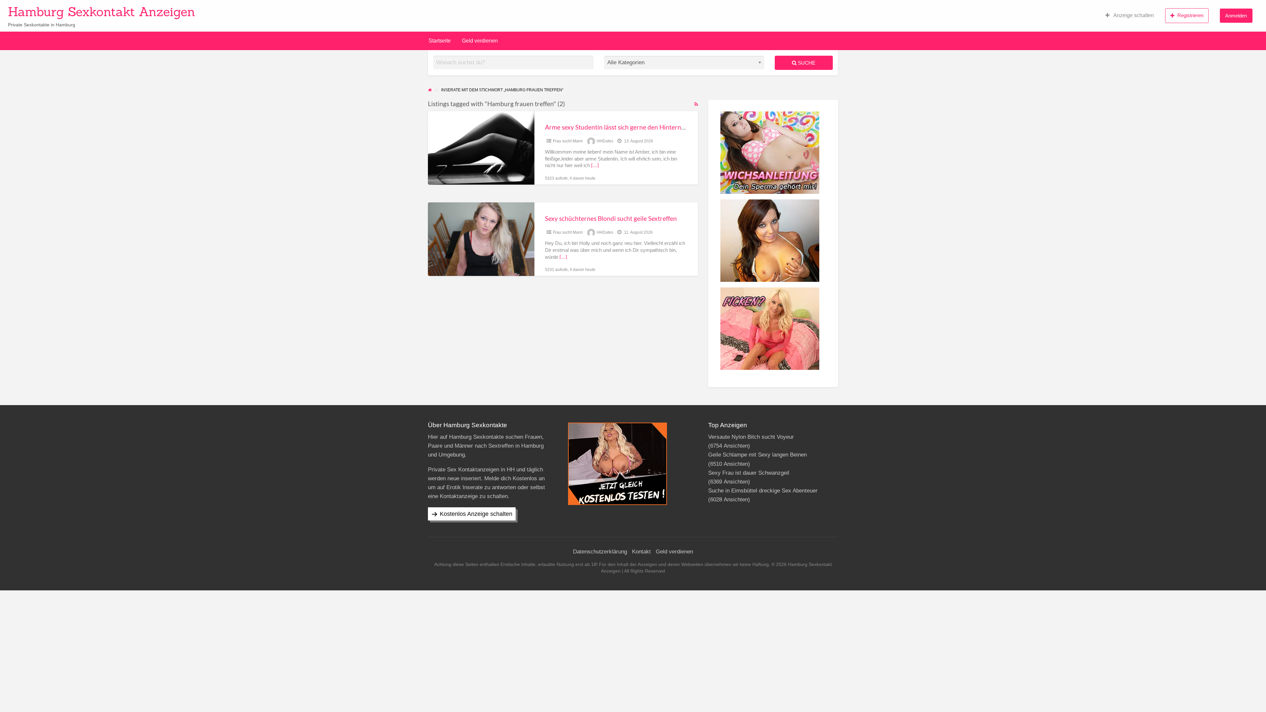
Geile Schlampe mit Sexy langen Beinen (757, 455)
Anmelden (1236, 15)
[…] (595, 165)
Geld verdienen (480, 41)
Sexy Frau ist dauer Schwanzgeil (748, 473)
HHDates (605, 141)
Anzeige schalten (1133, 15)
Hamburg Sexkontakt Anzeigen (101, 11)
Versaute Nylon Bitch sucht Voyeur (751, 437)
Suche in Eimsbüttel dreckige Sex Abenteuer (763, 491)
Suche (806, 63)
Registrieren (1190, 15)
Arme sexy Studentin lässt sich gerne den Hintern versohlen (627, 127)
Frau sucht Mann (568, 141)
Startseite (440, 41)
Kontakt (641, 552)
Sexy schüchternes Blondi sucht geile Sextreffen (611, 218)
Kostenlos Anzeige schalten (476, 514)
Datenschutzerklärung (600, 552)
